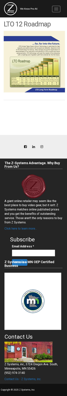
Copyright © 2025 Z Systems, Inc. (18, 390)
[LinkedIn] (33, 147)
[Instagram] (41, 147)
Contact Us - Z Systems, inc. (22, 379)
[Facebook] (25, 147)
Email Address (23, 246)
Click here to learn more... (20, 228)
